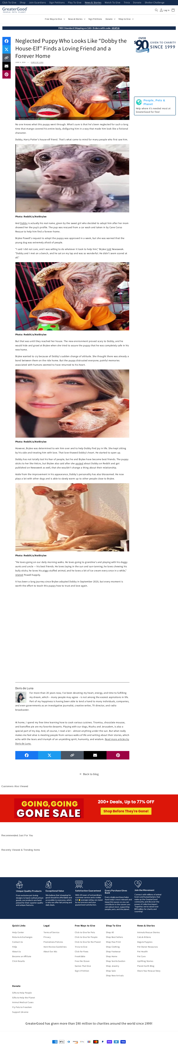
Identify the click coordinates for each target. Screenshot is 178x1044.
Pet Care (141, 956)
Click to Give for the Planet (88, 941)
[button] (156, 10)
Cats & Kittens (144, 937)
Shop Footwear (113, 951)
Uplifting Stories (145, 961)
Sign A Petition (82, 970)
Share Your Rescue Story (148, 970)
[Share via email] (6, 66)
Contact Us (17, 941)
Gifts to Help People (22, 992)
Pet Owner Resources (147, 946)
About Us (16, 951)
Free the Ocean (82, 961)
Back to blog (91, 774)
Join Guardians (37, 2)
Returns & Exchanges (22, 937)
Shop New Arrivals (114, 975)
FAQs (14, 946)
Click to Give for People (86, 937)
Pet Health (142, 951)
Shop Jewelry (112, 965)
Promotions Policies (53, 941)
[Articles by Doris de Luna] (20, 697)
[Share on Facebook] (6, 41)
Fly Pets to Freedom (22, 1007)
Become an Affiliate (21, 956)
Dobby (23, 223)
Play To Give (74, 2)
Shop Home (111, 956)
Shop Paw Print (113, 941)
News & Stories (93, 2)
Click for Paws (81, 951)
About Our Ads (50, 951)
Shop (23, 2)
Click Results (18, 961)
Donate (137, 2)
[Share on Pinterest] (6, 74)
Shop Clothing (113, 946)
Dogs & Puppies (144, 941)
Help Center (18, 932)
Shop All (110, 932)
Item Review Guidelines (55, 946)
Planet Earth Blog (145, 965)
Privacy (47, 937)
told (109, 249)
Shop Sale (111, 970)
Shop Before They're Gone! (126, 811)
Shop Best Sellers (114, 937)
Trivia (127, 2)
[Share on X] (6, 49)
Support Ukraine (20, 1012)
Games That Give (83, 965)
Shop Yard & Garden (115, 961)
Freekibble (80, 956)
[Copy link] (6, 58)
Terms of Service (52, 932)
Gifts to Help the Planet (23, 997)
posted (79, 463)
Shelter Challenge (155, 2)
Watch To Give (113, 2)
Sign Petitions (57, 2)
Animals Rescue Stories (148, 932)
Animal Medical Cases (22, 1002)
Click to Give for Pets (85, 932)
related (19, 574)
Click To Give (9, 2)
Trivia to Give (81, 946)
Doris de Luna (37, 62)
